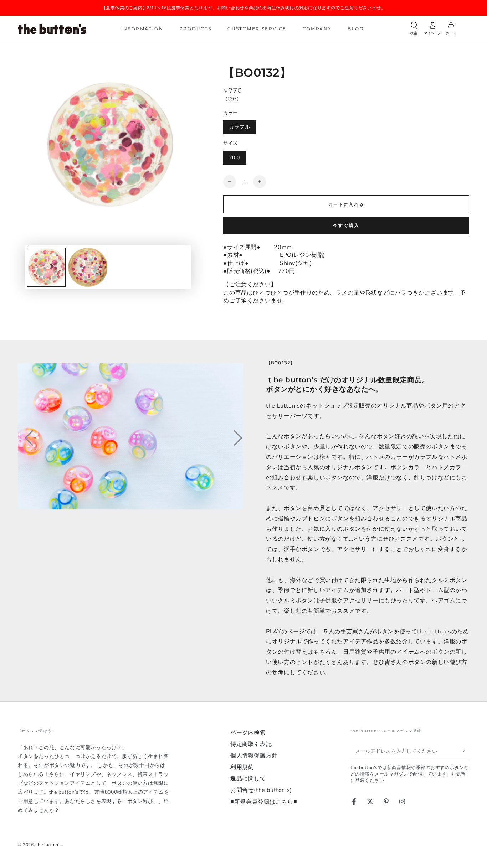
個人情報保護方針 (254, 755)
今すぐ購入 (346, 225)
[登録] (465, 751)
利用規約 (242, 767)
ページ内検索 (248, 733)
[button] (414, 29)
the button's (49, 844)
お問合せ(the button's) (261, 790)
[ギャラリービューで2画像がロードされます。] (87, 267)
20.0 (234, 157)
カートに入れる (346, 204)
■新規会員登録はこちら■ (263, 802)
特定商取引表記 (251, 744)
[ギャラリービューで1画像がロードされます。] (46, 267)
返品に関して (248, 779)
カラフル (239, 127)
